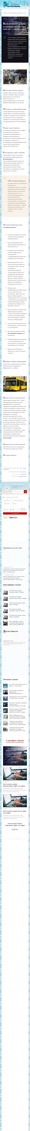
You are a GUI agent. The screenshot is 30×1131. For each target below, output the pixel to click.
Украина (14, 503)
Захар (5, 18)
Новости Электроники (12, 497)
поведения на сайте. (22, 476)
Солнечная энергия (18, 500)
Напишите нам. (23, 474)
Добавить (24, 509)
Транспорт (6, 503)
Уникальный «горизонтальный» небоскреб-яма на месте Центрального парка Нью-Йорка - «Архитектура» (14, 570)
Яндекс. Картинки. (23, 471)
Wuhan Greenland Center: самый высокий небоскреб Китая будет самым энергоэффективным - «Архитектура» (13, 577)
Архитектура (7, 500)
